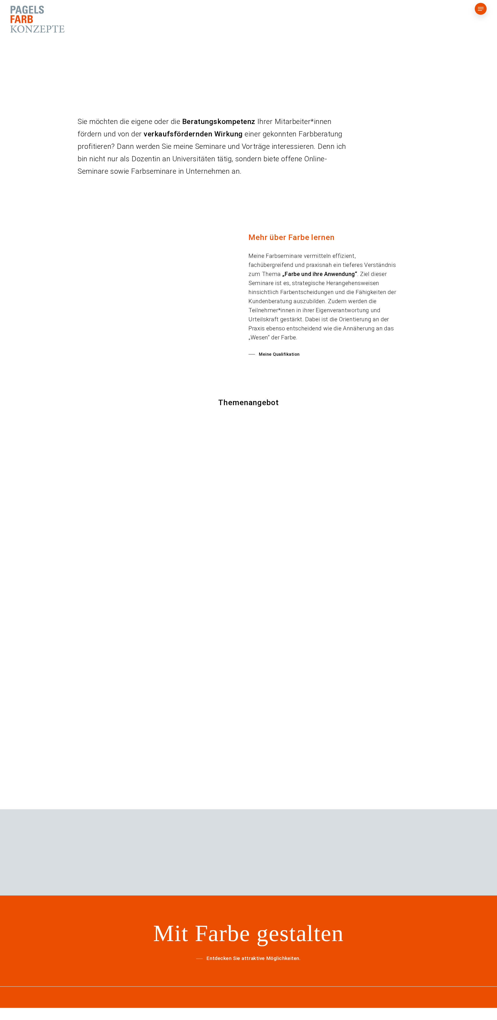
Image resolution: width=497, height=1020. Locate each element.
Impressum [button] (440, 1017)
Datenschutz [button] (405, 1017)
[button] (481, 9)
